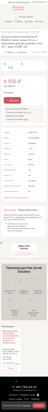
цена (22, 116)
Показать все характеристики (16, 197)
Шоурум (8, 21)
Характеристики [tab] (27, 209)
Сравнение (35, 399)
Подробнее (26, 405)
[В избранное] (18, 331)
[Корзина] (29, 26)
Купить (14, 100)
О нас (26, 399)
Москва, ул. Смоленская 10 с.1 (25, 390)
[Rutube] (38, 395)
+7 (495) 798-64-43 (39, 2)
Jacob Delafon (6, 32)
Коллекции (13, 395)
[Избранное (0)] (24, 26)
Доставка (29, 21)
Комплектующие (21, 32)
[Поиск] (18, 26)
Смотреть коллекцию (24, 254)
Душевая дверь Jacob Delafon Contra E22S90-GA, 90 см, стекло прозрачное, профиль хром (11, 351)
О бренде (18, 21)
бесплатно (27, 112)
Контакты (39, 21)
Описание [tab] (10, 209)
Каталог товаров (15, 399)
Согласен (39, 405)
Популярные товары (27, 395)
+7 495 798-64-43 (24, 387)
